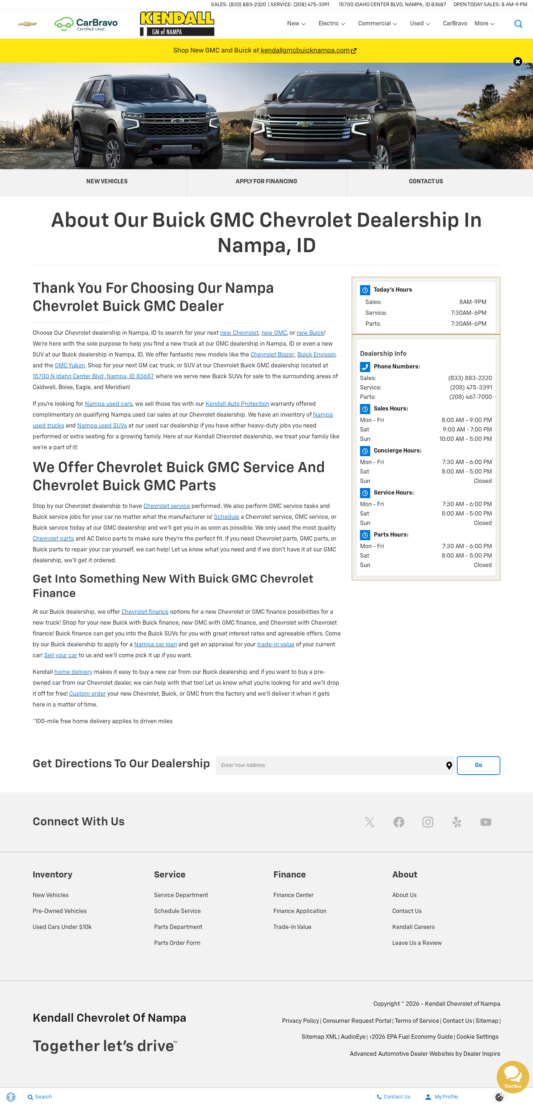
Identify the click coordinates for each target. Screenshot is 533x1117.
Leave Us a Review (417, 943)
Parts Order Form (177, 943)
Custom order (87, 694)
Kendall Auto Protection (237, 404)
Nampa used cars (108, 404)
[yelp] (457, 822)
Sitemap (487, 1021)
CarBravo (455, 24)
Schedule (226, 517)
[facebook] (399, 822)
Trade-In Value (292, 927)
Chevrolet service (167, 506)
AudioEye (353, 1037)
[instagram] (428, 822)
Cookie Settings (477, 1037)
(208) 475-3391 (471, 388)
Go (478, 765)
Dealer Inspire (481, 1054)
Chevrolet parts (53, 539)
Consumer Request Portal (357, 1021)
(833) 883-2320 (470, 379)
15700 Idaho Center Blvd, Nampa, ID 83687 (392, 4)
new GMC (274, 333)
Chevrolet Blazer (272, 355)
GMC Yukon (70, 366)
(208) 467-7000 (470, 397)
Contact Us (407, 911)
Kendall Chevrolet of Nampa (462, 1004)
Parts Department (178, 927)
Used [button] (417, 25)
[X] (370, 822)
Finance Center (293, 896)
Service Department (181, 896)
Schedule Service (177, 911)
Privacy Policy (300, 1021)
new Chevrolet (239, 333)
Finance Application (299, 911)
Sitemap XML (319, 1037)
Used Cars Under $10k (62, 927)
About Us (404, 896)
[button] (518, 23)
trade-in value (275, 645)
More (481, 25)
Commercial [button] (374, 25)
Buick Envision (316, 355)
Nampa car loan (155, 645)
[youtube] (486, 822)
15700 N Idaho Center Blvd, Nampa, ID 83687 (93, 377)
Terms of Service (417, 1021)
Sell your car (60, 656)
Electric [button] (328, 25)
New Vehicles (51, 896)
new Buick (310, 333)
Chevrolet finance (145, 612)
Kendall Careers (413, 927)
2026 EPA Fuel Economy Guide (411, 1039)
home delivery (73, 672)
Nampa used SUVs (102, 426)
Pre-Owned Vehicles (60, 911)
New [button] (294, 25)
